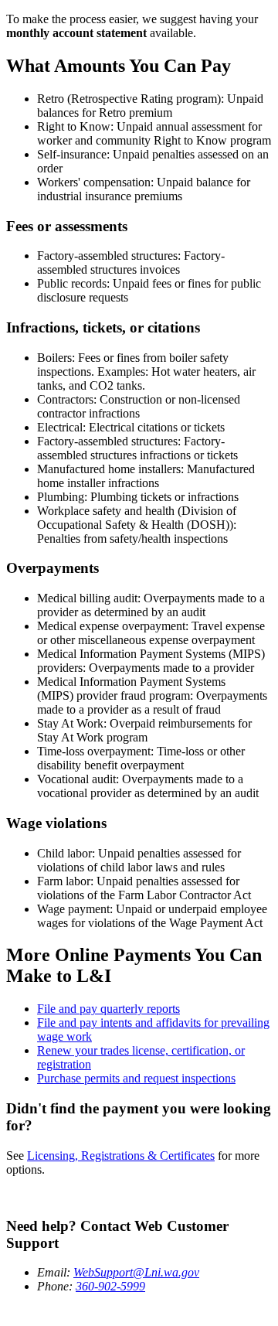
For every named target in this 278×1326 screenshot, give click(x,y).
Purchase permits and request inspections (136, 1078)
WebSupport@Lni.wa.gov (136, 1272)
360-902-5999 (110, 1286)
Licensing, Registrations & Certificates (121, 1155)
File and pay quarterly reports (108, 1008)
